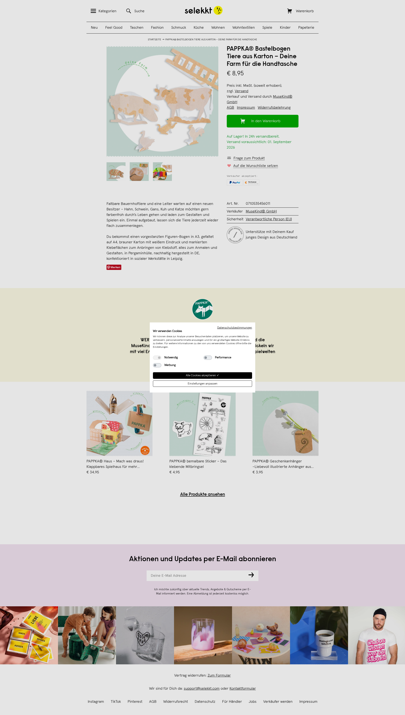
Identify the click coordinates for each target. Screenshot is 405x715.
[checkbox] (157, 358)
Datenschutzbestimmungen (234, 327)
